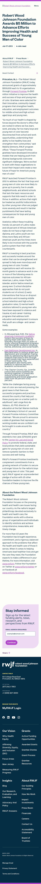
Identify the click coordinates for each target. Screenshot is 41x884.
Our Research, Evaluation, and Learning (9, 794)
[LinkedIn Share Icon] (8, 718)
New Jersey (8, 764)
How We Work (28, 794)
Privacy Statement (9, 868)
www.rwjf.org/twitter (24, 566)
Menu (36, 6)
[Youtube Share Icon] (13, 717)
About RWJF (29, 780)
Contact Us (27, 824)
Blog (4, 785)
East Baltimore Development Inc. (20, 350)
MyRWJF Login (11, 708)
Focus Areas (8, 758)
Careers (25, 818)
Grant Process (28, 755)
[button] (6, 652)
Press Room (27, 808)
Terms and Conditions (10, 874)
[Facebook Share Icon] (3, 718)
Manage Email (7, 863)
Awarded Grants (29, 744)
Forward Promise (18, 91)
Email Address (16, 629)
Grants (26, 730)
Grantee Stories (29, 749)
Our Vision (8, 730)
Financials (26, 813)
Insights (7, 780)
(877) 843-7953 (9, 687)
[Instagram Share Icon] (19, 718)
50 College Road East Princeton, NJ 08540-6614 (13, 678)
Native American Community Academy (20, 335)
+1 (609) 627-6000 (10, 693)
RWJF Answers (9, 811)
